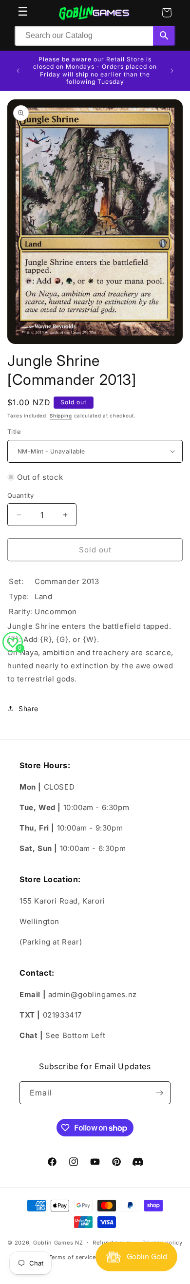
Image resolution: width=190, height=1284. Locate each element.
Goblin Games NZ (58, 1242)
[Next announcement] (172, 70)
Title (14, 431)
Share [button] (28, 708)
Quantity (20, 495)
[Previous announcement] (18, 70)
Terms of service (72, 1257)
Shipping (61, 415)
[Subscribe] (159, 1092)
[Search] (164, 36)
